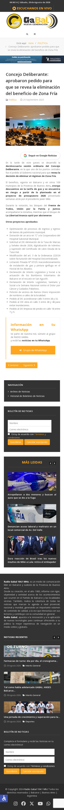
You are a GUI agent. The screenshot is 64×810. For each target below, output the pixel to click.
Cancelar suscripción (37, 442)
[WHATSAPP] (48, 803)
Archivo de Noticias (20, 391)
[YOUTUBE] (40, 803)
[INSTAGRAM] (15, 803)
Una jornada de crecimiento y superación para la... (32, 716)
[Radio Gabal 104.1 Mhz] (32, 21)
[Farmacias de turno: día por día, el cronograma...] (32, 651)
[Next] (54, 463)
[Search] (27, 34)
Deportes (30, 721)
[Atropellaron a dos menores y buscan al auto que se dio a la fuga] (32, 481)
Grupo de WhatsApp (35, 350)
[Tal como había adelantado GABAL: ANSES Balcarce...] (32, 677)
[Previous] (50, 463)
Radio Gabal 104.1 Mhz (36, 789)
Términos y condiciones (42, 766)
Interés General (33, 665)
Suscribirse (15, 442)
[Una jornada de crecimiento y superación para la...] (32, 707)
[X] (32, 803)
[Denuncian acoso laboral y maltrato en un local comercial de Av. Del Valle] (32, 513)
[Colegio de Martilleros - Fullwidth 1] (32, 59)
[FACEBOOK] (23, 803)
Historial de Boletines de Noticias (27, 396)
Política (12, 99)
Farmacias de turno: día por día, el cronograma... (31, 660)
